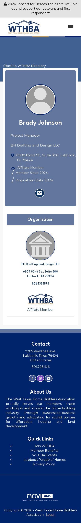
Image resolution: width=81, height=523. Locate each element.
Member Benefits (44, 451)
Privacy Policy (44, 464)
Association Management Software (40, 500)
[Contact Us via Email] (48, 378)
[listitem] (39, 193)
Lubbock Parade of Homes (44, 460)
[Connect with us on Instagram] (40, 378)
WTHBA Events (44, 455)
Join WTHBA (44, 446)
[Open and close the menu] (61, 27)
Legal (50, 515)
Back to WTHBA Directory (25, 66)
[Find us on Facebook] (32, 378)
